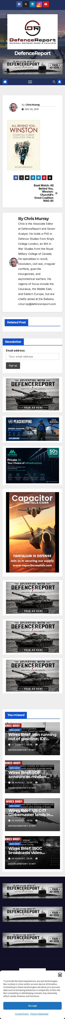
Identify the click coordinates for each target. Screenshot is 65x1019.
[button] (60, 974)
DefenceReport (32, 53)
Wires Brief (14, 730)
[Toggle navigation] (30, 81)
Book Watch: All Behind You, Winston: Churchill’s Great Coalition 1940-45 (43, 193)
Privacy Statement (39, 1014)
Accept (32, 1005)
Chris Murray (33, 104)
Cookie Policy (22, 1014)
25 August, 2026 (22, 820)
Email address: (15, 350)
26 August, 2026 (22, 782)
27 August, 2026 (22, 744)
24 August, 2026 (22, 858)
